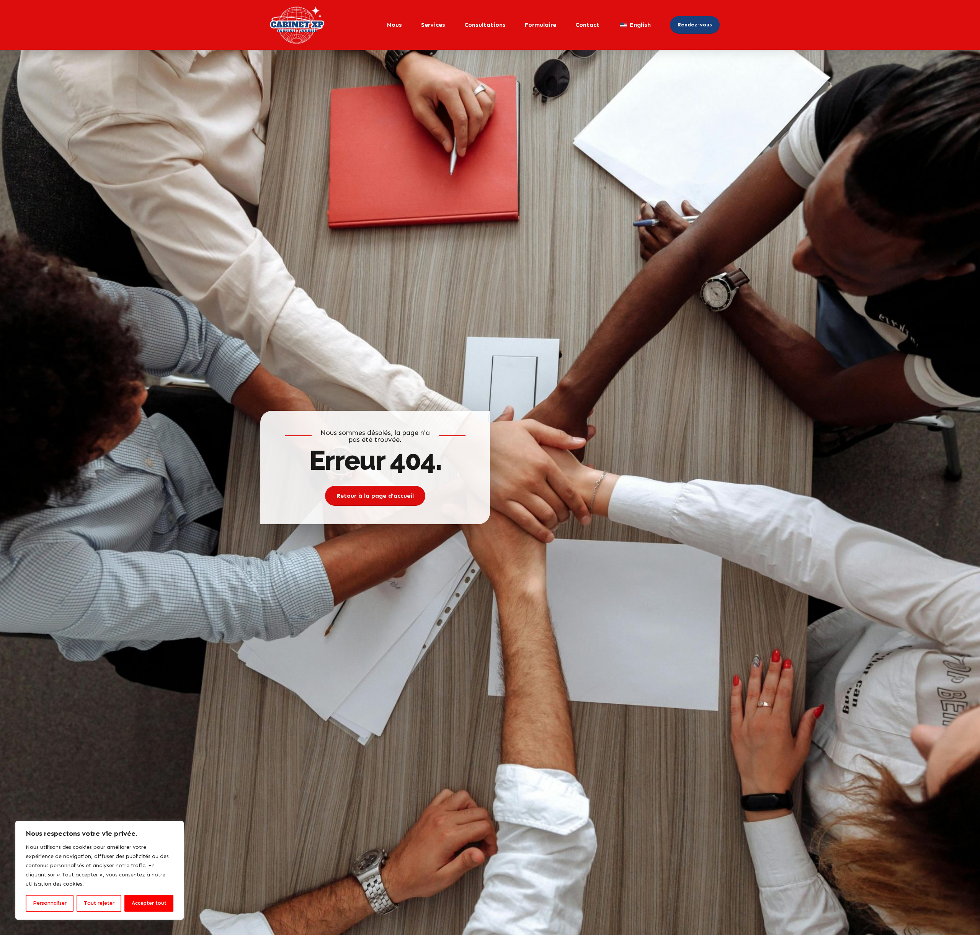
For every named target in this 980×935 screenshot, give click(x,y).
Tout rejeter (99, 903)
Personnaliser (50, 903)
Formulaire (540, 24)
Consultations (485, 24)
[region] (99, 870)
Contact (587, 24)
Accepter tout (149, 903)
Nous (394, 24)
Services (433, 24)
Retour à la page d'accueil (375, 495)
